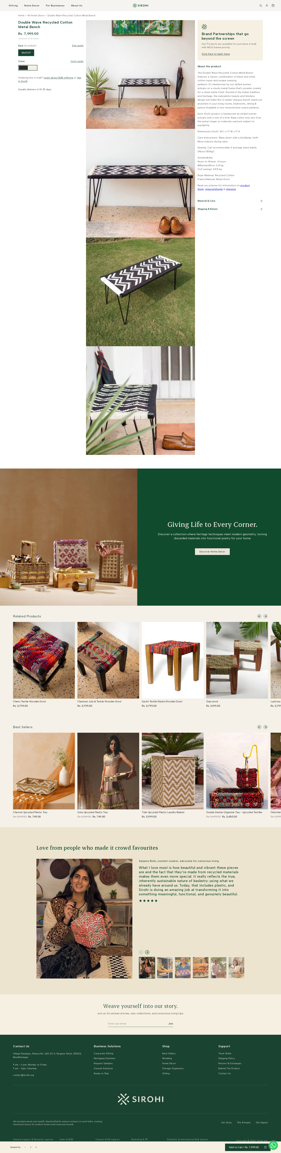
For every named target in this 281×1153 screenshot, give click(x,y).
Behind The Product (229, 1068)
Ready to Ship (101, 1073)
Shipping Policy (226, 1058)
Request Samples (103, 1063)
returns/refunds (214, 189)
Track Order (225, 1053)
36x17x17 (26, 52)
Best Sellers (23, 727)
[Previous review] (141, 952)
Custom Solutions (103, 1068)
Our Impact (262, 1122)
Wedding (167, 1058)
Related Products (27, 616)
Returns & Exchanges (229, 1063)
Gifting (13, 5)
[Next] (265, 616)
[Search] (260, 5)
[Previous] (259, 616)
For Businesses (55, 5)
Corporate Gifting (103, 1053)
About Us (76, 5)
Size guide (77, 45)
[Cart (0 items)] (273, 5)
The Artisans (244, 1122)
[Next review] (147, 952)
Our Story (226, 1122)
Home (21, 15)
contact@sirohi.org (23, 1075)
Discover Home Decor (212, 551)
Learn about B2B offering (58, 77)
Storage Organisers (173, 1068)
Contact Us (224, 1073)
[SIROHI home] (140, 5)
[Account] (266, 5)
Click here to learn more (216, 54)
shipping (231, 189)
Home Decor (32, 5)
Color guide (77, 61)
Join (170, 1023)
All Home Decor (36, 15)
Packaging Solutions (104, 1058)
